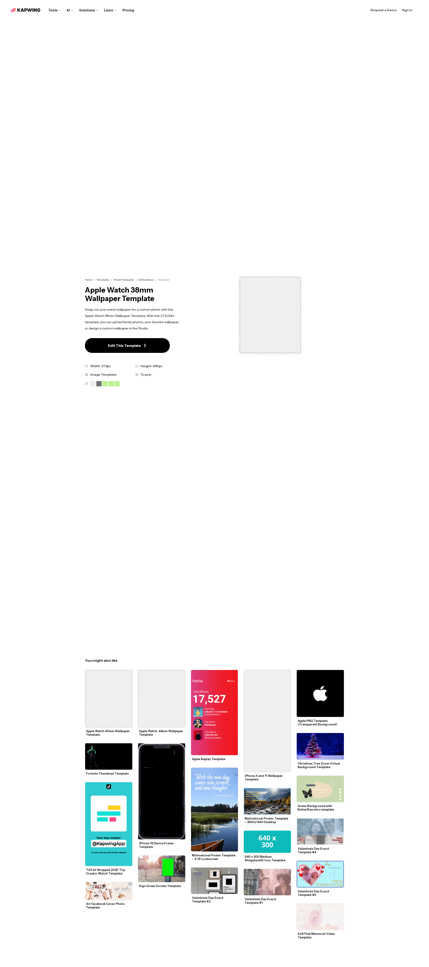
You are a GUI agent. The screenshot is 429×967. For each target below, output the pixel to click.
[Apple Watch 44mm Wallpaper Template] (161, 698)
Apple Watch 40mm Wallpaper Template (108, 732)
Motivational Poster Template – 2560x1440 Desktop (267, 820)
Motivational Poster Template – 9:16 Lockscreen (214, 857)
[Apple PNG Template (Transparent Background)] (320, 693)
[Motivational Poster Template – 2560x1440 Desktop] (267, 801)
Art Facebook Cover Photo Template (105, 905)
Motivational (146, 279)
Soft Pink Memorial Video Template (317, 935)
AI (68, 10)
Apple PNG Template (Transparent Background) (317, 722)
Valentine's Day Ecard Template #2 (208, 899)
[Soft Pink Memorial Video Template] (320, 917)
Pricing (128, 10)
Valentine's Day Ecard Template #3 (314, 893)
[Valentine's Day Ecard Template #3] (320, 874)
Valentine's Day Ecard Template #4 (314, 850)
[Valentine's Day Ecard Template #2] (214, 881)
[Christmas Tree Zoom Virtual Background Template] (320, 746)
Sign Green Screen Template (160, 886)
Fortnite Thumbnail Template (107, 773)
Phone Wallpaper (124, 279)
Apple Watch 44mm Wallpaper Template (161, 732)
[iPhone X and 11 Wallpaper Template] (267, 721)
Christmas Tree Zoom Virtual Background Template (319, 765)
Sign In (407, 10)
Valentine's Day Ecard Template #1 (261, 900)
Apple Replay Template (208, 759)
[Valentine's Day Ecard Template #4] (320, 831)
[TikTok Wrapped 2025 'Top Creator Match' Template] (108, 824)
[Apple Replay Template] (214, 712)
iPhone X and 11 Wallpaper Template (264, 777)
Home (88, 279)
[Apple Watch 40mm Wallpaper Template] (108, 698)
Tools (52, 10)
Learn (108, 10)
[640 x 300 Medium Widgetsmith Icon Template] (267, 842)
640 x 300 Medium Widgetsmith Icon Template (265, 858)
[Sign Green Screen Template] (161, 868)
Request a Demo (383, 10)
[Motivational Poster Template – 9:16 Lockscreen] (214, 809)
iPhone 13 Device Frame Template (156, 845)
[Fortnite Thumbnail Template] (108, 756)
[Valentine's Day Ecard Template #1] (267, 882)
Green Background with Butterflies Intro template (316, 807)
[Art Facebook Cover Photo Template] (108, 891)
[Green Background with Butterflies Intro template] (320, 789)
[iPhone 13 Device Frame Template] (161, 791)
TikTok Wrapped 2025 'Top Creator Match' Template (106, 871)
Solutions (87, 10)
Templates (103, 279)
